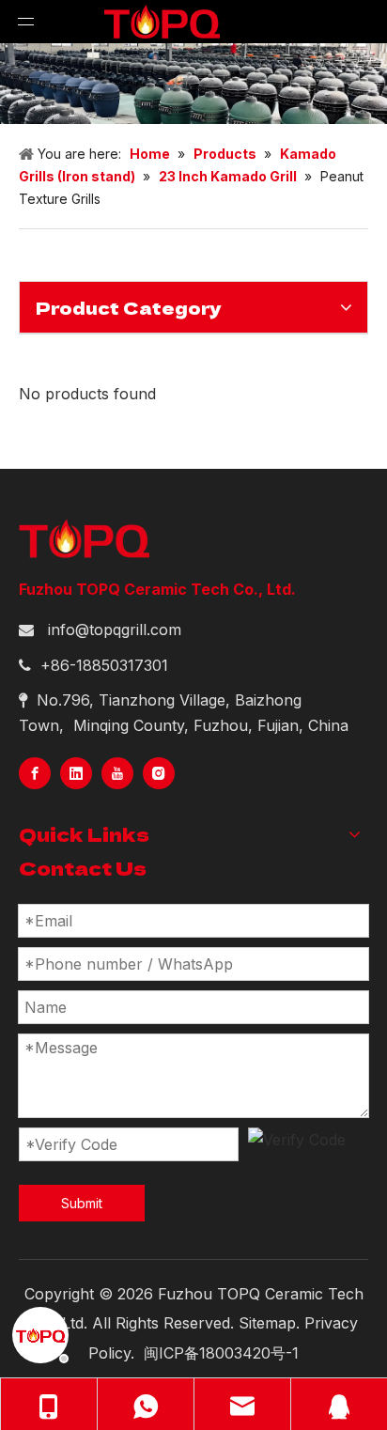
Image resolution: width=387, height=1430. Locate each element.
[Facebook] (35, 773)
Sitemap (267, 1322)
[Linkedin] (76, 773)
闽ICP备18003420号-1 (221, 1353)
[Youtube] (117, 773)
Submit (81, 1203)
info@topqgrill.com (114, 629)
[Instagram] (159, 773)
